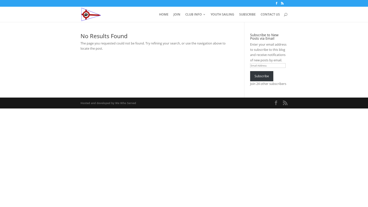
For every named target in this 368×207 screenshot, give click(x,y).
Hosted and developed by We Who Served (108, 103)
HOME (163, 14)
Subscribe (262, 76)
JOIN (176, 14)
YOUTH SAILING (222, 14)
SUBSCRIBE (247, 14)
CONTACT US (270, 14)
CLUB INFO (193, 14)
